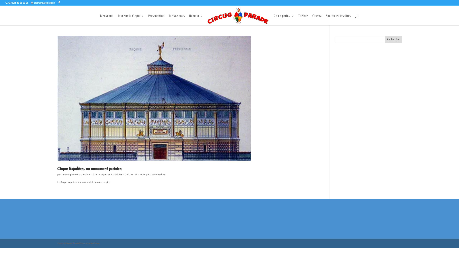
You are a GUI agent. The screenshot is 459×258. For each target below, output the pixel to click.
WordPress (95, 243)
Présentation (156, 16)
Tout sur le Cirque (129, 16)
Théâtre (303, 16)
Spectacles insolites (338, 16)
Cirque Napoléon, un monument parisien (89, 168)
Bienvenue (106, 16)
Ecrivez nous (177, 16)
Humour (194, 16)
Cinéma (316, 16)
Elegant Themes (72, 243)
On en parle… (282, 16)
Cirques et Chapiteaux (111, 174)
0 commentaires (156, 174)
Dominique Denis (71, 174)
